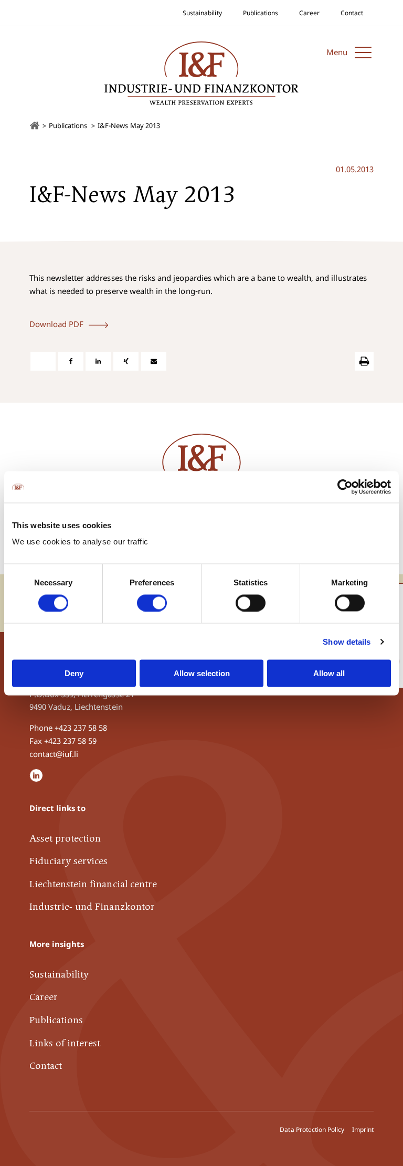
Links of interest (65, 1044)
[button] (350, 51)
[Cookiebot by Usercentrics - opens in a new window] (345, 487)
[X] (43, 361)
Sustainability (202, 12)
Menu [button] (336, 52)
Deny (74, 673)
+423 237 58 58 (81, 727)
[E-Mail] (153, 361)
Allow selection (202, 673)
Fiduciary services (68, 862)
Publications (260, 12)
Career (309, 12)
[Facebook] (70, 361)
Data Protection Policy (312, 1129)
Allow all (329, 673)
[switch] (152, 602)
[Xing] (126, 361)
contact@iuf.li (54, 754)
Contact (352, 12)
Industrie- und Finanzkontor (92, 907)
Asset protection (65, 839)
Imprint (363, 1129)
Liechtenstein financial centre (93, 885)
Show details (346, 641)
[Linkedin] (98, 361)
